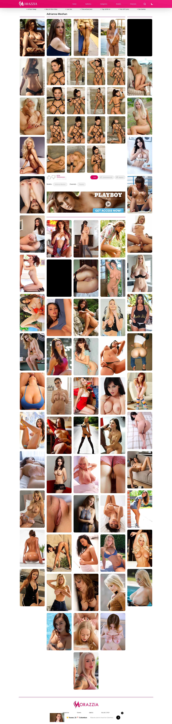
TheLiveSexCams (86, 9)
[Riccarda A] (86, 278)
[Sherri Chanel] (112, 593)
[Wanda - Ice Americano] (32, 509)
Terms (79, 713)
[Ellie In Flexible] (32, 470)
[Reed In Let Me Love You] (139, 156)
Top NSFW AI (106, 9)
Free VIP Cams (124, 9)
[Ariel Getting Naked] (139, 392)
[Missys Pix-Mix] (86, 38)
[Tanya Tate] (86, 396)
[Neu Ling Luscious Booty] (32, 352)
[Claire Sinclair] (86, 357)
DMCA (91, 713)
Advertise (66, 713)
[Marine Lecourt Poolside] (59, 632)
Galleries (88, 4)
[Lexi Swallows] (86, 593)
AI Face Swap (32, 9)
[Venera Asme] (112, 632)
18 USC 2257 (105, 713)
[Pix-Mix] (86, 436)
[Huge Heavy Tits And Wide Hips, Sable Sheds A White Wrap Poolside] (113, 38)
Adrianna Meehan (60, 184)
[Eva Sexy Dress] (139, 509)
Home (74, 4)
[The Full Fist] (32, 313)
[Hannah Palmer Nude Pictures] (59, 593)
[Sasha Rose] (112, 436)
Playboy (81, 184)
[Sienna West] (32, 392)
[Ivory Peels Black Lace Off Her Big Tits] (139, 274)
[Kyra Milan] (59, 239)
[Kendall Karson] (32, 274)
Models (118, 4)
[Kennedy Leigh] (139, 234)
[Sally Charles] (59, 318)
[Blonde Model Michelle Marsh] (86, 475)
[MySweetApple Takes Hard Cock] (112, 475)
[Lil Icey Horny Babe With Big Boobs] (139, 588)
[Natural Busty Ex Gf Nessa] (139, 470)
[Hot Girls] (139, 195)
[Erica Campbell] (32, 38)
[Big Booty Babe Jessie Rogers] (59, 396)
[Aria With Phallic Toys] (32, 431)
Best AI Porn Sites (51, 9)
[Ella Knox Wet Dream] (139, 313)
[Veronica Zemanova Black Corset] (112, 278)
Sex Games (142, 9)
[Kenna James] (112, 318)
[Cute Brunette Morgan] (59, 357)
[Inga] (86, 632)
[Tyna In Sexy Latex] (139, 431)
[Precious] (59, 475)
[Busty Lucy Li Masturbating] (86, 553)
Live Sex (69, 9)
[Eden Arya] (86, 239)
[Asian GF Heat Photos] (139, 352)
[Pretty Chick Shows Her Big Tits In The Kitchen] (59, 436)
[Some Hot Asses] (32, 234)
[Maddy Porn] (112, 553)
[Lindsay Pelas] (139, 549)
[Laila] (59, 553)
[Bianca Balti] (112, 239)
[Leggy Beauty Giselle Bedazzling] (112, 514)
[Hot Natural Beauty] (86, 318)
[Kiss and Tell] (139, 77)
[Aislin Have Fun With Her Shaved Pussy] (32, 117)
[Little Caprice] (59, 38)
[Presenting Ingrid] (59, 514)
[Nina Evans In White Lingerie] (112, 396)
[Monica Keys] (32, 588)
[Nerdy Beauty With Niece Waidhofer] (32, 77)
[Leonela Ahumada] (32, 156)
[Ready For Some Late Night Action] (112, 357)
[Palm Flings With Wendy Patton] (86, 514)
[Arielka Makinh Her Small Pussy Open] (32, 195)
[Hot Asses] (32, 549)
